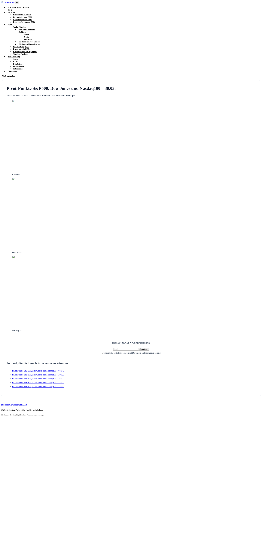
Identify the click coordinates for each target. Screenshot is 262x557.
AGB (24, 405)
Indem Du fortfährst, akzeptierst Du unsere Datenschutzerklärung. (132, 353)
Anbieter (22, 32)
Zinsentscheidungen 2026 (24, 22)
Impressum (6, 405)
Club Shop (12, 71)
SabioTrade (18, 69)
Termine (11, 12)
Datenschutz (16, 405)
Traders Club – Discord (18, 7)
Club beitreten (8, 76)
